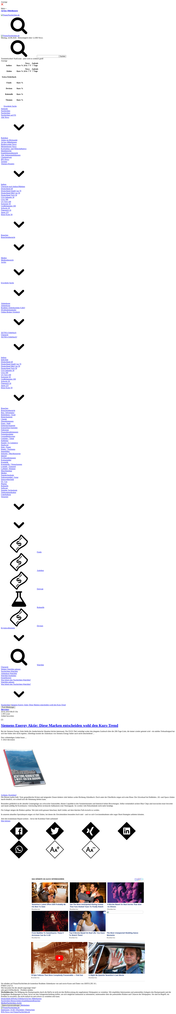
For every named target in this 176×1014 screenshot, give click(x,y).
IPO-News (5, 159)
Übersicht (4, 335)
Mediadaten (25, 1005)
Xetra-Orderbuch (19, 999)
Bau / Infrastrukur (7, 413)
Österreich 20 (6, 210)
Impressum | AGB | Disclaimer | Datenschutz (18, 1010)
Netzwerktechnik (7, 479)
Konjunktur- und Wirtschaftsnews (13, 149)
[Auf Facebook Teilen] (19, 839)
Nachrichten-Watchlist (9, 671)
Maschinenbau (6, 471)
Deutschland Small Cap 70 (11, 191)
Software (4, 488)
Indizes (3, 184)
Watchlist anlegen (7, 682)
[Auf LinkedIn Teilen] (127, 839)
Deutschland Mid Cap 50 (10, 193)
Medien (4, 258)
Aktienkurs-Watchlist (9, 673)
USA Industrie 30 (7, 197)
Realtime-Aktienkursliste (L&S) (13, 308)
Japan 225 (5, 212)
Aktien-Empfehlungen (24, 1001)
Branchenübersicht (8, 237)
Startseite (4, 109)
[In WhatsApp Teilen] (19, 858)
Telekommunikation (8, 492)
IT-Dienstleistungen (8, 458)
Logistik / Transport (8, 467)
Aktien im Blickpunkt (9, 140)
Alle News (5, 117)
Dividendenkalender (8, 310)
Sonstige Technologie (9, 490)
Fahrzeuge (5, 430)
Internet (4, 456)
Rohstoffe (4, 486)
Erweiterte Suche (10, 106)
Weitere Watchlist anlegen (10, 669)
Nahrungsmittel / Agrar (9, 477)
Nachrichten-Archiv (14, 1003)
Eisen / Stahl (5, 423)
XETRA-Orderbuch (8, 333)
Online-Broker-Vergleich (10, 312)
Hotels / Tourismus (8, 449)
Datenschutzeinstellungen (11, 1005)
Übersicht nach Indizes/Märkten (13, 187)
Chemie (4, 419)
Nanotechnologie (7, 475)
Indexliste (4, 360)
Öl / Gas (4, 482)
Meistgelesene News (9, 147)
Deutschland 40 (7, 189)
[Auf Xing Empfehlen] (91, 839)
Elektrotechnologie (8, 426)
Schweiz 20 (5, 208)
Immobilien (5, 451)
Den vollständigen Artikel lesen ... (14, 738)
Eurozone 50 (6, 204)
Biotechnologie (6, 417)
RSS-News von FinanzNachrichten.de (15, 1012)
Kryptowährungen (8, 628)
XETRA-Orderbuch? (9, 337)
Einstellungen (6, 678)
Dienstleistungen (7, 421)
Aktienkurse (5, 303)
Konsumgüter (6, 460)
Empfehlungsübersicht (9, 153)
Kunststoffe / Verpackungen (11, 464)
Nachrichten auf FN (8, 115)
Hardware (5, 445)
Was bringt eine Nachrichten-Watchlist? (16, 680)
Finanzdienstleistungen (9, 432)
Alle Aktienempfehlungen (10, 155)
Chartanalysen (6, 157)
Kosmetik (4, 462)
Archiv (3, 262)
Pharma (4, 484)
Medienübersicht (7, 260)
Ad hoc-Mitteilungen (9, 11)
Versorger (4, 497)
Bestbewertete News (9, 144)
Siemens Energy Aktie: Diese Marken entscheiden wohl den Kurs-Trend (59, 725)
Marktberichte (6, 151)
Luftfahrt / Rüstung (8, 469)
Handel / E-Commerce (9, 443)
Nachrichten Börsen (8, 1001)
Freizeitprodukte (7, 434)
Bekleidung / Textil (8, 415)
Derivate (40, 589)
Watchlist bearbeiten (8, 676)
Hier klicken (5, 821)
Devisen (40, 626)
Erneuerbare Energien (9, 428)
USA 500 (4, 199)
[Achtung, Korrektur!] (23, 793)
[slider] (4, 718)
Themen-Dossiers (7, 164)
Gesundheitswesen (8, 436)
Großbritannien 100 (8, 206)
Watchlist (40, 665)
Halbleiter (4, 441)
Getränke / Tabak (7, 438)
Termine (4, 162)
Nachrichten (5, 111)
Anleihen (40, 570)
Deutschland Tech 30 (9, 195)
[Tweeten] (55, 839)
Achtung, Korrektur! (9, 795)
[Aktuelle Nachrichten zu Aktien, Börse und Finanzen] (10, 15)
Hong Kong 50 (6, 215)
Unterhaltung (6, 495)
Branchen (4, 235)
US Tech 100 (6, 202)
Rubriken (4, 138)
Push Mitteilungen (8, 707)
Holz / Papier (6, 447)
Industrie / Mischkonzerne (11, 454)
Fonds (39, 552)
